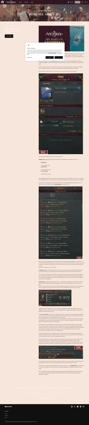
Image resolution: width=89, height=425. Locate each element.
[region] (45, 51)
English (71, 2)
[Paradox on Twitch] (83, 406)
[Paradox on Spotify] (80, 406)
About (6, 413)
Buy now (77, 2)
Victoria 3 (7, 411)
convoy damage (57, 184)
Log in (86, 2)
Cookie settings (29, 57)
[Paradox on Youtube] (71, 406)
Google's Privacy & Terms (52, 53)
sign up (34, 393)
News (6, 417)
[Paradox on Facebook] (77, 406)
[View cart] (82, 2)
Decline (49, 57)
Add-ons (6, 415)
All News (9, 36)
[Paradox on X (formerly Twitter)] (74, 406)
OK (58, 57)
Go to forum (43, 398)
